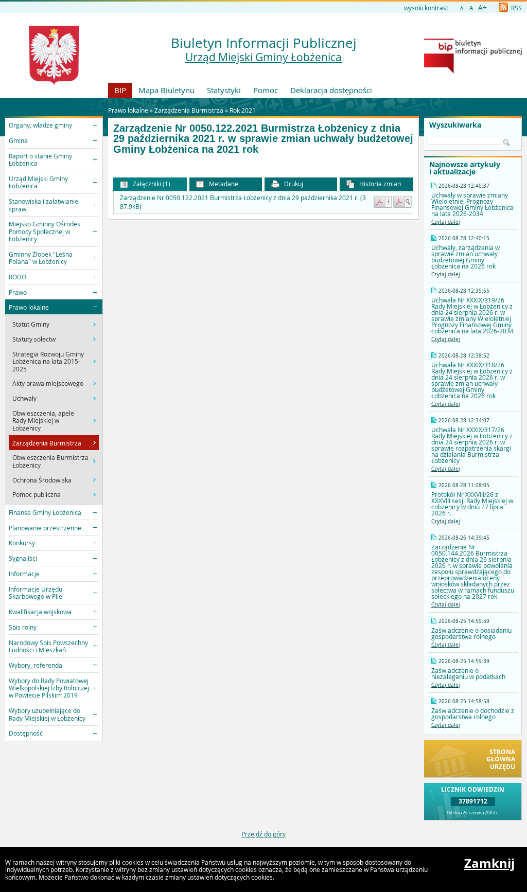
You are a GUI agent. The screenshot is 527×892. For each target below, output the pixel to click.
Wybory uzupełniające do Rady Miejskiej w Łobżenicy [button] (47, 714)
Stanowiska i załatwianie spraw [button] (43, 204)
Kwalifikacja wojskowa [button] (40, 612)
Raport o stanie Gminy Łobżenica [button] (40, 159)
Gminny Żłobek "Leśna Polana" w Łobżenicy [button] (41, 257)
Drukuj (293, 184)
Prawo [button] (18, 292)
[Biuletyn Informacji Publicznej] (473, 71)
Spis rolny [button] (23, 627)
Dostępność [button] (26, 733)
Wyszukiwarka (455, 125)
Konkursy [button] (22, 543)
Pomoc (265, 90)
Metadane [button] (222, 184)
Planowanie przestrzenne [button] (45, 528)
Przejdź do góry (263, 834)
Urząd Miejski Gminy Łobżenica (263, 57)
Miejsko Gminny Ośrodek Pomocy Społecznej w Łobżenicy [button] (44, 231)
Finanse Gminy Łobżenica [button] (45, 512)
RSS (516, 8)
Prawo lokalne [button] (29, 307)
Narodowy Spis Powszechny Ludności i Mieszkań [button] (48, 646)
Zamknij (489, 863)
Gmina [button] (18, 140)
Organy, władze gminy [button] (40, 125)
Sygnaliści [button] (23, 558)
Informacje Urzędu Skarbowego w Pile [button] (35, 592)
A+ (482, 7)
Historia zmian (379, 184)
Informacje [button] (24, 573)
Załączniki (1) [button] (150, 184)
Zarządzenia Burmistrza (188, 110)
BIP (120, 90)
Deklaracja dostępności (331, 90)
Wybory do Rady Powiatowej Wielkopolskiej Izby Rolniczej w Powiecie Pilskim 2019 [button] (49, 688)
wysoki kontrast (426, 8)
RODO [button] (17, 277)
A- (462, 8)
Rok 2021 (243, 110)
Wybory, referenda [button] (35, 665)
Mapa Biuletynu (166, 90)
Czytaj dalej (445, 222)
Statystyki (224, 90)
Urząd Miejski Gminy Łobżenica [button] (38, 182)
